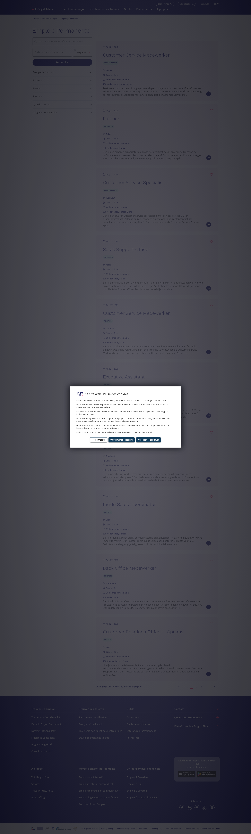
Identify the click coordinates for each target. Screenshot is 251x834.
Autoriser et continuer (148, 440)
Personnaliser (98, 440)
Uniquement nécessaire (121, 440)
